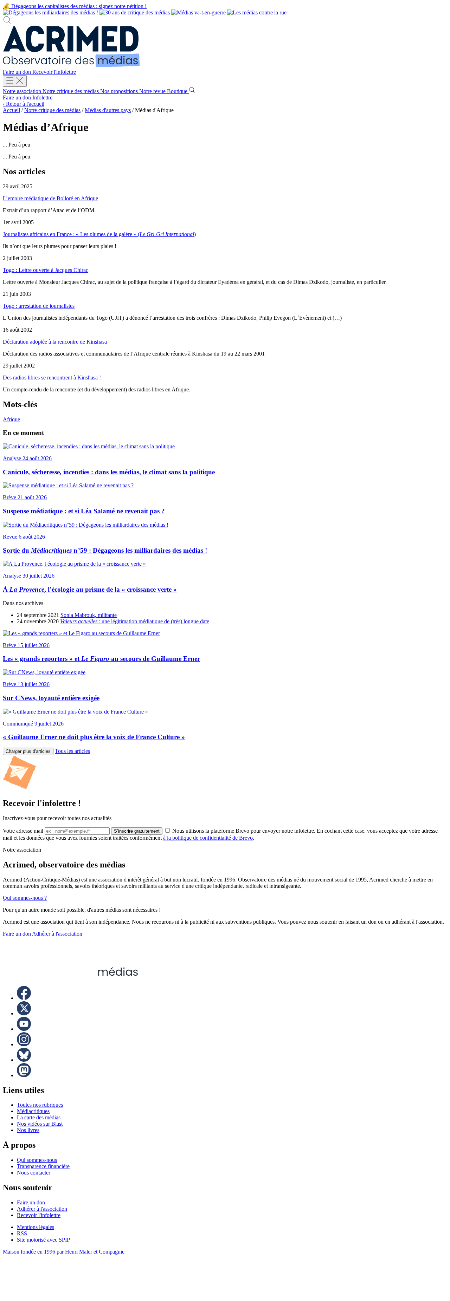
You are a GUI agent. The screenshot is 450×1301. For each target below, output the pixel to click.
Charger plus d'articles (28, 751)
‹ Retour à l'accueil (23, 104)
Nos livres (28, 1130)
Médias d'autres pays (108, 110)
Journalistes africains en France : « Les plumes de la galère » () (99, 234)
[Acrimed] (71, 66)
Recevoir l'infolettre (54, 72)
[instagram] (24, 1044)
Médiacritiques (33, 1111)
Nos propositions (119, 91)
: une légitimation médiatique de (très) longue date (134, 621)
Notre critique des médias (71, 91)
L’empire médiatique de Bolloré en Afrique (50, 198)
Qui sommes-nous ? (25, 898)
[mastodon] (24, 1075)
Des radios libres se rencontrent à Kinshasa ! (52, 377)
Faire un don (17, 72)
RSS (22, 1233)
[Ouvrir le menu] (15, 81)
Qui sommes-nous (37, 1160)
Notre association (23, 91)
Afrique (11, 419)
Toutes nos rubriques (40, 1105)
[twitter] (24, 1013)
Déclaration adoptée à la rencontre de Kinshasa (55, 342)
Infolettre (42, 97)
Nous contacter (33, 1173)
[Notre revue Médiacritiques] (145, 12)
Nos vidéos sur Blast (40, 1124)
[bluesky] (24, 1060)
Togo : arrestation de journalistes (39, 306)
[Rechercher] (7, 22)
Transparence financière (43, 1166)
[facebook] (24, 998)
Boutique (178, 91)
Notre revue (153, 91)
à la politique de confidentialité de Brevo (208, 838)
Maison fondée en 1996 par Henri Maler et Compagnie (63, 1252)
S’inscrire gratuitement (137, 831)
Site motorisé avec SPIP (43, 1240)
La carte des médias (38, 1117)
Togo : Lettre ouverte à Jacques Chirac (45, 270)
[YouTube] (24, 1029)
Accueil (11, 110)
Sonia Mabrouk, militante (88, 615)
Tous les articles (72, 751)
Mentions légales (35, 1227)
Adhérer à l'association (57, 934)
